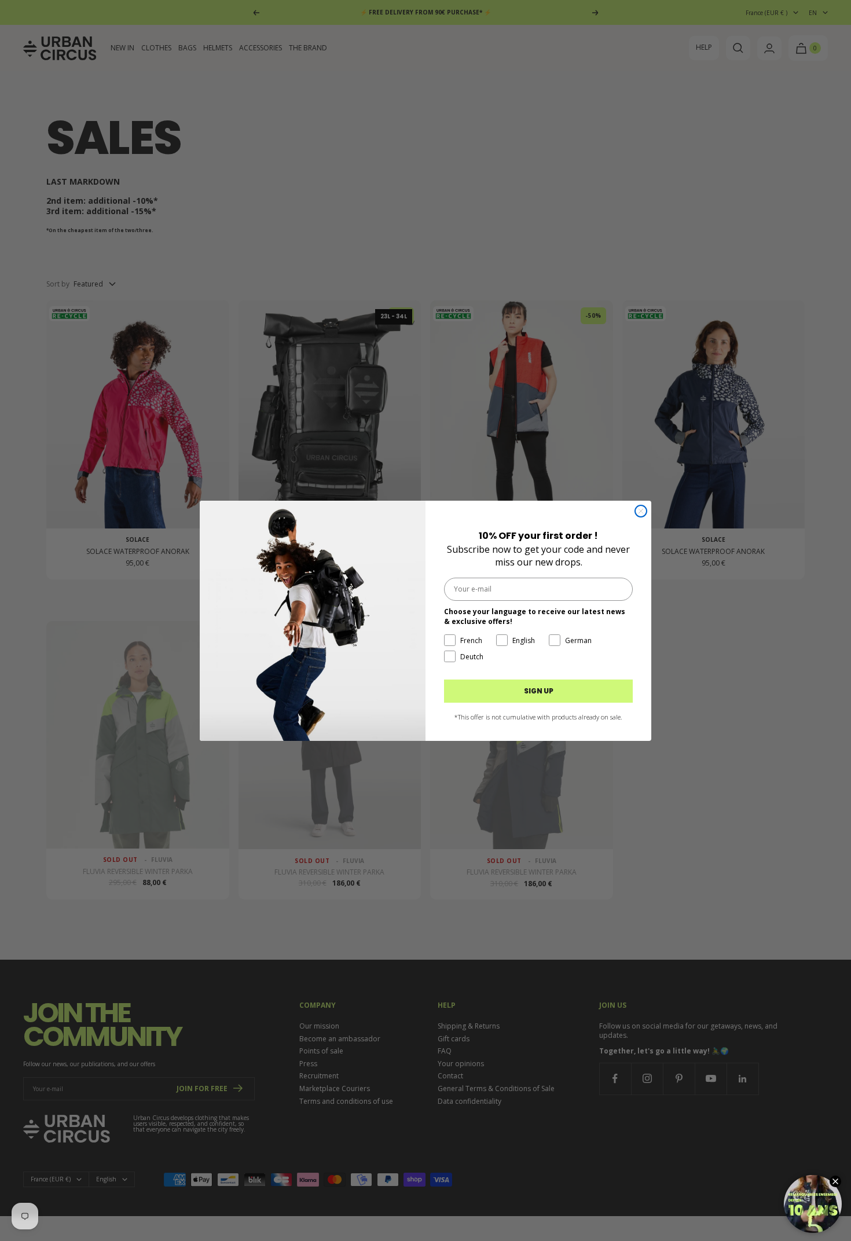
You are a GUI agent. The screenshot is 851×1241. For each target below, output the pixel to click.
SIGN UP (538, 691)
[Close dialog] (641, 511)
